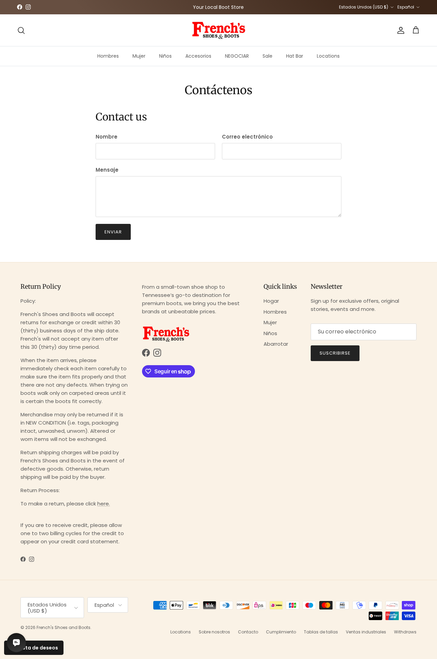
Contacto (248, 632)
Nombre (106, 136)
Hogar (271, 300)
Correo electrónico (247, 136)
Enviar (113, 232)
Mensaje (107, 169)
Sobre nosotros (214, 632)
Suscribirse (335, 353)
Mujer (138, 56)
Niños (165, 56)
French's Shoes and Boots (63, 627)
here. (103, 503)
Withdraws (405, 632)
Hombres (108, 56)
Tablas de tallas (321, 632)
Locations (328, 56)
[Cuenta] (399, 30)
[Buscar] (21, 30)
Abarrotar (276, 343)
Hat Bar (294, 56)
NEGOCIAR (237, 56)
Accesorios (198, 56)
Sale (267, 56)
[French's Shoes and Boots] (218, 30)
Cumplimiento (281, 632)
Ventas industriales (366, 632)
